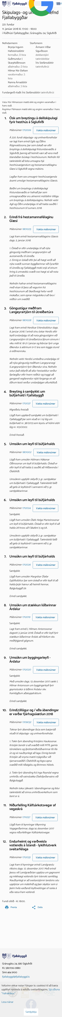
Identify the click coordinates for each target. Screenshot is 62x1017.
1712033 (26, 857)
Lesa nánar (7, 1002)
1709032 (26, 722)
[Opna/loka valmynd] (58, 3)
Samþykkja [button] (31, 1012)
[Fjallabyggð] (14, 3)
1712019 (26, 617)
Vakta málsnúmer (46, 130)
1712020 (26, 670)
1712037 (26, 403)
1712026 (26, 565)
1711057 (26, 817)
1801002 (26, 452)
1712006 (26, 130)
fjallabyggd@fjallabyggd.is (16, 977)
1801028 (26, 320)
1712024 (26, 508)
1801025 (26, 229)
